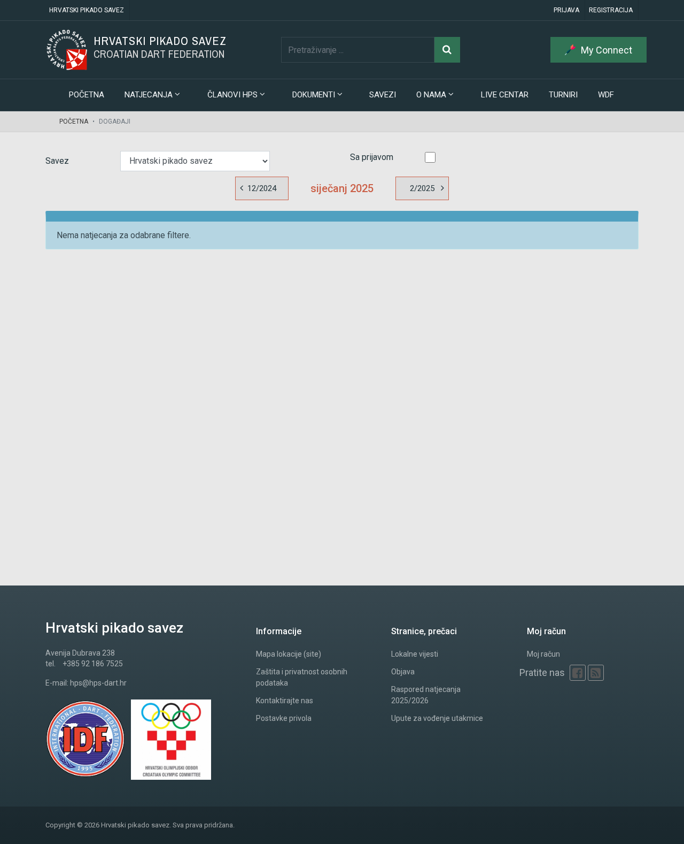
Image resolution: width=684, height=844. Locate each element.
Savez (57, 161)
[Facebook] (578, 673)
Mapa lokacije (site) (288, 654)
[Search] (447, 50)
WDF (606, 95)
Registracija (611, 10)
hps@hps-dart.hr (98, 683)
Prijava (566, 10)
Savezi (382, 95)
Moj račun (543, 654)
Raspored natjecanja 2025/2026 (426, 695)
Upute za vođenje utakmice (437, 718)
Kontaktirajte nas (284, 700)
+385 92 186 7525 (93, 663)
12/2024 (261, 188)
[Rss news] (596, 673)
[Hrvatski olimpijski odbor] (173, 739)
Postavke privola (284, 718)
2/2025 (422, 188)
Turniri (563, 95)
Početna (86, 95)
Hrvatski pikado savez (86, 10)
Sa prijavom (371, 157)
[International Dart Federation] (88, 739)
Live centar (504, 95)
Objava (403, 671)
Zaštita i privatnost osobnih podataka (301, 677)
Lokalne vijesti (414, 654)
